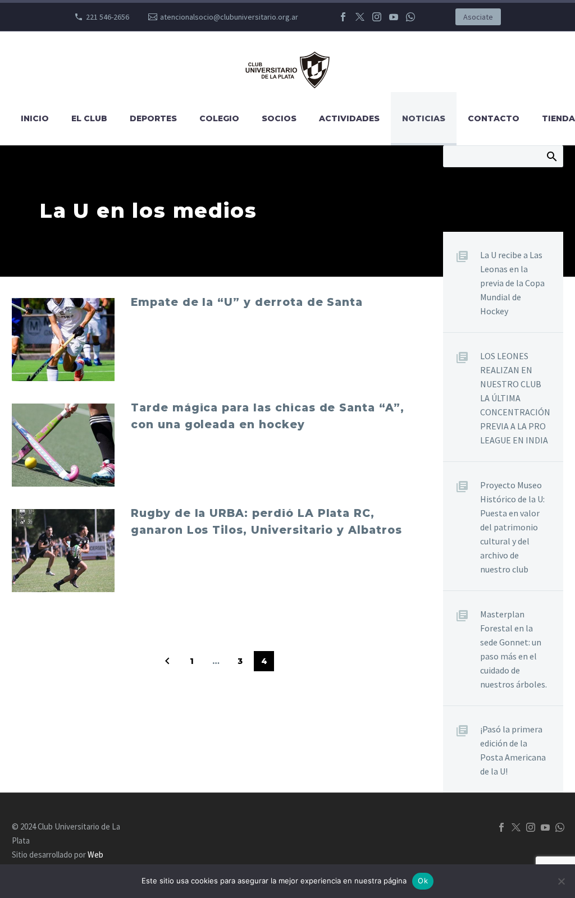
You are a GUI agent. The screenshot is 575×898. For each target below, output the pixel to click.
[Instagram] (376, 16)
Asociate (478, 17)
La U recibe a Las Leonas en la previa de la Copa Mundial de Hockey (512, 283)
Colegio (219, 118)
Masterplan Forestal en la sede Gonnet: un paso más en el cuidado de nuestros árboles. (513, 649)
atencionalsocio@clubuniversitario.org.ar (229, 17)
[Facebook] (343, 16)
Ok (423, 880)
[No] (561, 881)
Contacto (493, 118)
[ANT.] (167, 661)
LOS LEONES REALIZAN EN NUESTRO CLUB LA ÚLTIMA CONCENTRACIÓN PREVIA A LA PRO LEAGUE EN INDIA (515, 398)
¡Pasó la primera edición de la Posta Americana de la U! (513, 750)
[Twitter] (360, 16)
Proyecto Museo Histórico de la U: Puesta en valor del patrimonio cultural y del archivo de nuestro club (512, 527)
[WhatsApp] (410, 16)
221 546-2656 (107, 17)
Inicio (35, 118)
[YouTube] (393, 16)
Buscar (551, 156)
